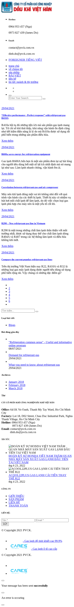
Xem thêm (7, 140)
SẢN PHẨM (16, 499)
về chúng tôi (16, 69)
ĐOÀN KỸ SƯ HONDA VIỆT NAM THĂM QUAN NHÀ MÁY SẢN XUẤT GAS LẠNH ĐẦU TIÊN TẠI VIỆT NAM (40, 459)
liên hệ (12, 78)
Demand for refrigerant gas (24, 355)
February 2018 (17, 385)
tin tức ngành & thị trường (23, 81)
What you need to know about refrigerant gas (34, 364)
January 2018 (16, 381)
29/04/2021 (7, 108)
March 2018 (15, 388)
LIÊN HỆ (14, 502)
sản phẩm (14, 72)
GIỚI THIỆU (16, 495)
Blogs (12, 325)
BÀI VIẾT (15, 75)
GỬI (5, 524)
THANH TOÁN (18, 505)
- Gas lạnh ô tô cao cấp (44, 548)
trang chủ (14, 65)
